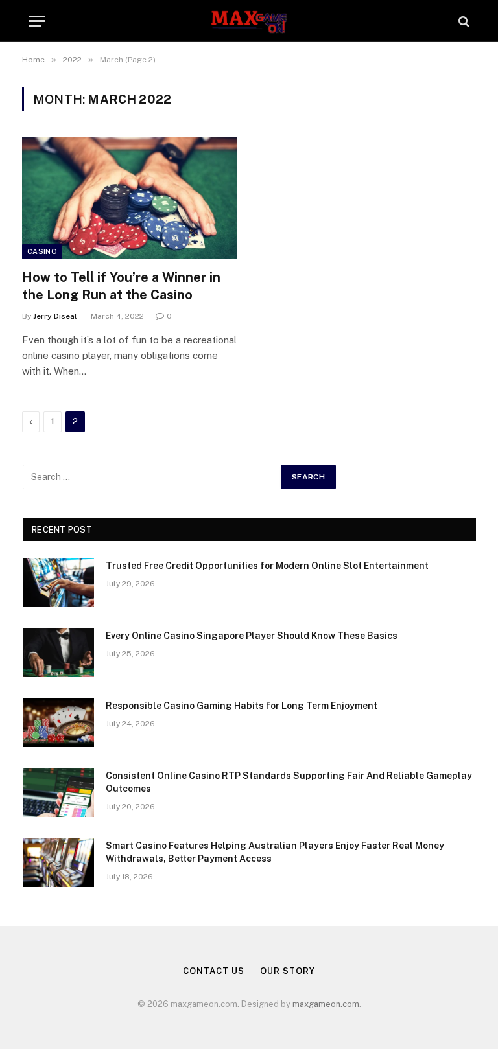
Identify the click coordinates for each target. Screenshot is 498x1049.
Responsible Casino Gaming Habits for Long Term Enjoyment (241, 705)
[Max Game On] (249, 21)
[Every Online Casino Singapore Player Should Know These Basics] (58, 652)
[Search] (462, 21)
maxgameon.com (325, 1004)
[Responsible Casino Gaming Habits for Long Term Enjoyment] (58, 722)
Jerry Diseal (55, 316)
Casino (42, 251)
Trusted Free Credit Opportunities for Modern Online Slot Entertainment (267, 565)
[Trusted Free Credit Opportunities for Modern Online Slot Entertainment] (58, 582)
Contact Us (213, 971)
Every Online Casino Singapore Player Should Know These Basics (251, 635)
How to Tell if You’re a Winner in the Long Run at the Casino (121, 286)
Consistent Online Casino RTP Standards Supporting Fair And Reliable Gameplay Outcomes (289, 782)
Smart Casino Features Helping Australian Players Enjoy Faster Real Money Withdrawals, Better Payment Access (275, 852)
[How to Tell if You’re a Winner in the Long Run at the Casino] (129, 198)
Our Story (287, 971)
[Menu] (37, 21)
